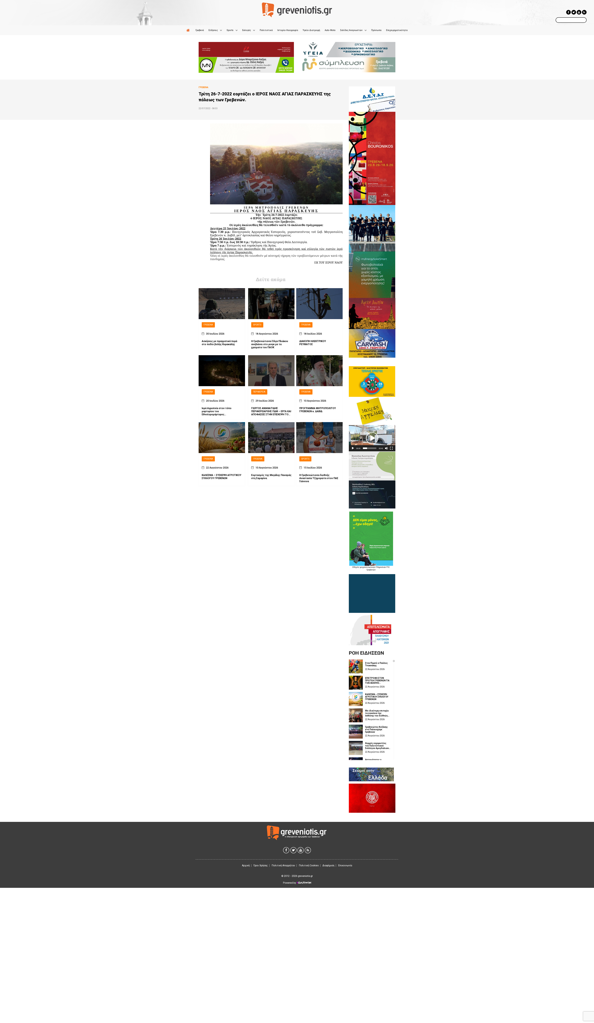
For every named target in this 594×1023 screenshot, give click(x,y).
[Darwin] (304, 883)
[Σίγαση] (386, 448)
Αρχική (246, 865)
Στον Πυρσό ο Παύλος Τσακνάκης (376, 664)
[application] (372, 438)
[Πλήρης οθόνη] (391, 448)
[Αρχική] (188, 30)
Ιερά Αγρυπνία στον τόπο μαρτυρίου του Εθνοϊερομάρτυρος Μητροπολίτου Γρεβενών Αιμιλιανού (217, 411)
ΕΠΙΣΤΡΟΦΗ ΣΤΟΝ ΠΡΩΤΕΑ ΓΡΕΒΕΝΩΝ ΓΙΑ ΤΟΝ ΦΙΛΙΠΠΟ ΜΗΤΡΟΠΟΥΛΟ (377, 680)
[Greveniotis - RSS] (584, 12)
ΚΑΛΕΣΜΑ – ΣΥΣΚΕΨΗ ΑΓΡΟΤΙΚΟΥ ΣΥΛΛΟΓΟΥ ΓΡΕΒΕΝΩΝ (221, 477)
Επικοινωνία (345, 865)
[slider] (369, 448)
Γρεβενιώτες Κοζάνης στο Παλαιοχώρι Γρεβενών (376, 729)
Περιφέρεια (259, 391)
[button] (372, 438)
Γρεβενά (208, 324)
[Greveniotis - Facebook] (568, 12)
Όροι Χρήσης (261, 865)
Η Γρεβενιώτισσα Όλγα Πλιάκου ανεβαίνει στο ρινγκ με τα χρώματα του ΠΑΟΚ (269, 344)
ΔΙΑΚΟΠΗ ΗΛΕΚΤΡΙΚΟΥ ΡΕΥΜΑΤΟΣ (312, 343)
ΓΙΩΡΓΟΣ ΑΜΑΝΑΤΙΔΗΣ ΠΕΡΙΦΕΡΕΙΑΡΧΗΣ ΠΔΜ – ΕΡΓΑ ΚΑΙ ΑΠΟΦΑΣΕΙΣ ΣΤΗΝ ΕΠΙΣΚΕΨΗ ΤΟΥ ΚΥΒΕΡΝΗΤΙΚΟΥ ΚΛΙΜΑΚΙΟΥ (271, 411)
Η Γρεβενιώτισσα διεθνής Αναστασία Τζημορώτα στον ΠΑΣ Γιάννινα (318, 478)
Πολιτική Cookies (309, 865)
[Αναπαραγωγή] (352, 448)
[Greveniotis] (297, 9)
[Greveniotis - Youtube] (579, 12)
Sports (257, 324)
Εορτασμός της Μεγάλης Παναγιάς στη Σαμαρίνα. (271, 477)
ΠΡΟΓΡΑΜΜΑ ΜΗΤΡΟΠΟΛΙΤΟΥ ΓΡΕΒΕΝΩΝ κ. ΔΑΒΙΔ (317, 410)
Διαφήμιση (328, 865)
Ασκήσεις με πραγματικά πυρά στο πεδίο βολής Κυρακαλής (219, 343)
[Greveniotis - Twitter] (573, 12)
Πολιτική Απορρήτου (283, 865)
